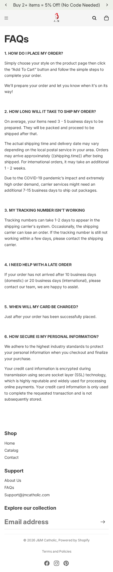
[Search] (94, 18)
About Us (12, 480)
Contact (11, 457)
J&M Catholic (46, 540)
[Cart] (106, 18)
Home (9, 443)
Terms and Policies (56, 551)
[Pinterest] (66, 563)
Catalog (11, 450)
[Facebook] (47, 563)
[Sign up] (103, 522)
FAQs (9, 487)
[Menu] (6, 18)
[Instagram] (56, 563)
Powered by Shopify (74, 540)
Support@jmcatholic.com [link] (27, 494)
